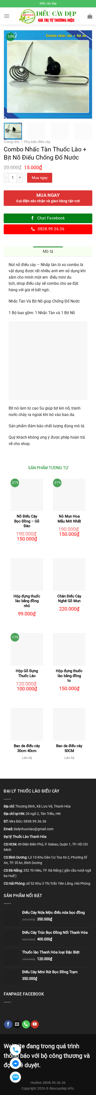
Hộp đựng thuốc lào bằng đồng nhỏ (27, 601)
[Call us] (26, 1024)
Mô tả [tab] (48, 251)
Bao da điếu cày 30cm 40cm (27, 748)
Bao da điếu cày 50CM (69, 748)
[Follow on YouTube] (35, 1024)
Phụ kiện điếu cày (37, 142)
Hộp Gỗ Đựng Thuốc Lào (27, 673)
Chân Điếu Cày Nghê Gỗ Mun (69, 598)
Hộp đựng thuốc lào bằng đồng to (69, 676)
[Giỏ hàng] (89, 16)
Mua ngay (40, 178)
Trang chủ (11, 142)
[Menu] (7, 16)
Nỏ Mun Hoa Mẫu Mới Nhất (69, 518)
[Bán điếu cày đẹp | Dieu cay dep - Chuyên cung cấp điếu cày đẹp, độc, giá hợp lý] (48, 16)
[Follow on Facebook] (8, 1024)
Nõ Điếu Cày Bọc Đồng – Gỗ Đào (26, 521)
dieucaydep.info (61, 1088)
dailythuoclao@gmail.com (33, 829)
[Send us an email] (17, 1024)
